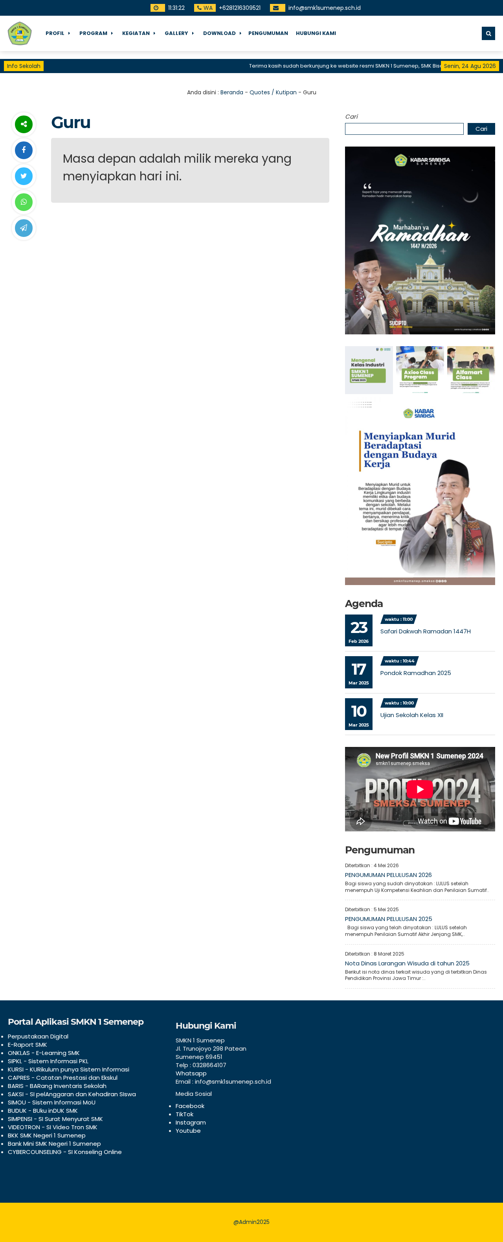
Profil (55, 33)
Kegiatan (136, 33)
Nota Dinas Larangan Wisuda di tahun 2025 (407, 963)
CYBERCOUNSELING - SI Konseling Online (65, 1152)
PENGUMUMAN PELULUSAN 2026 (388, 875)
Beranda (231, 92)
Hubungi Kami (316, 33)
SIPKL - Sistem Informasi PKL (48, 1061)
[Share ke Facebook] (23, 150)
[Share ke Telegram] (23, 228)
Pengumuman (268, 33)
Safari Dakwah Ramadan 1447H (425, 631)
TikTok (184, 1114)
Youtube (188, 1130)
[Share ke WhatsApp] (23, 202)
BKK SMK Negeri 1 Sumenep (47, 1135)
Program (93, 33)
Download (219, 33)
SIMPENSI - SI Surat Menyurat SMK (55, 1119)
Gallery (176, 33)
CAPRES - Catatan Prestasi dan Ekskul (62, 1077)
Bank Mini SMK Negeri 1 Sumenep (54, 1143)
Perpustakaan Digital (38, 1036)
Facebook (190, 1106)
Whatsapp (191, 1073)
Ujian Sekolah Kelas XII (411, 715)
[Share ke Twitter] (23, 176)
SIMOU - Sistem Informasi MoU (51, 1102)
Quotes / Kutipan (273, 92)
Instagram (191, 1122)
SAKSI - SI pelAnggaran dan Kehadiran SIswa (72, 1094)
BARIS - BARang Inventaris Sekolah (57, 1086)
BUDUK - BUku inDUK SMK (43, 1110)
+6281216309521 (240, 8)
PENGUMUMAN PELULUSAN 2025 (388, 919)
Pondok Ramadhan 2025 (415, 673)
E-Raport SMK (27, 1044)
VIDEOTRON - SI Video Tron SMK (52, 1127)
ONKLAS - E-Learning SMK (44, 1053)
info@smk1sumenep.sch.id (324, 8)
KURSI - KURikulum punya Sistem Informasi (68, 1069)
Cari (351, 116)
